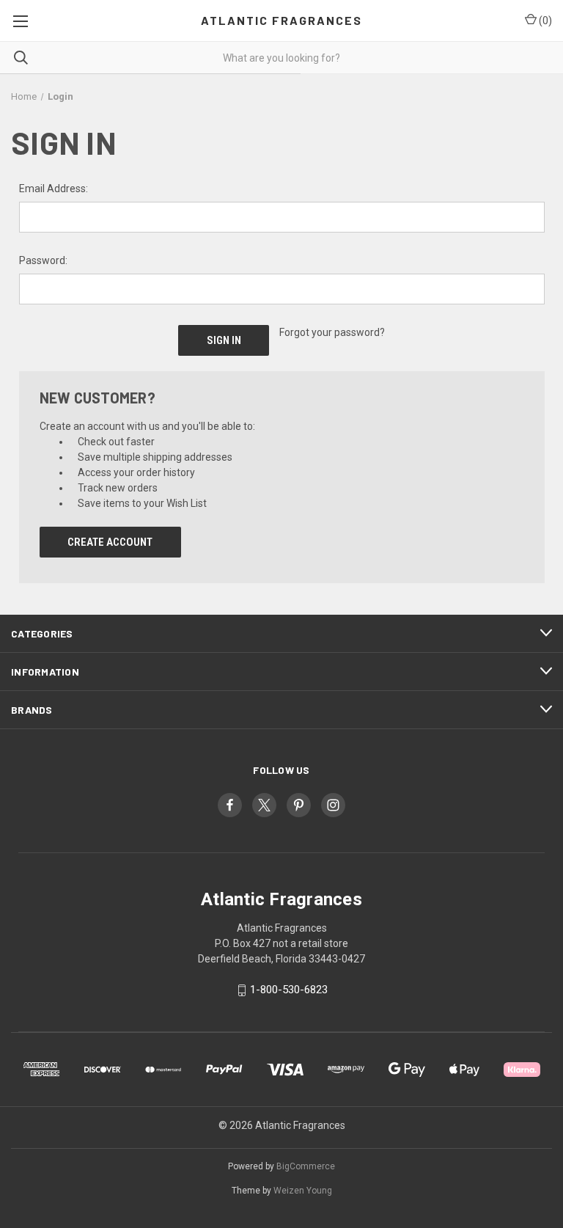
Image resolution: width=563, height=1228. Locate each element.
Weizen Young (302, 1190)
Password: (43, 260)
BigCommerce (305, 1166)
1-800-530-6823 (289, 990)
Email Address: (53, 188)
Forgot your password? (332, 332)
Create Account (109, 542)
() (544, 20)
